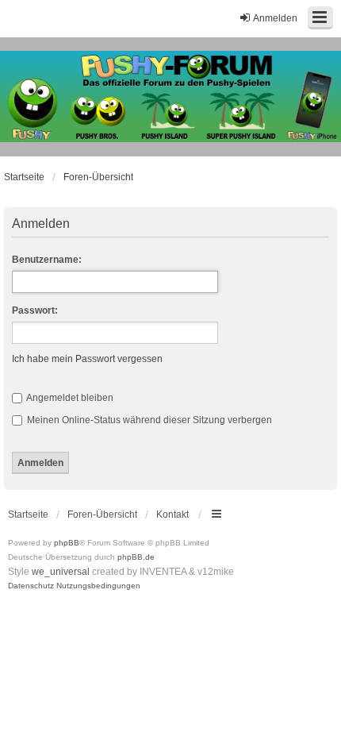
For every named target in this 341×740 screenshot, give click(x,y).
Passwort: (35, 310)
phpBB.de (136, 557)
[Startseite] (170, 97)
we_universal (61, 571)
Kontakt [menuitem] (172, 514)
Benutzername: (47, 259)
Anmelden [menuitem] (275, 18)
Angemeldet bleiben (69, 397)
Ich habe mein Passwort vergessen (87, 358)
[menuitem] (31, 586)
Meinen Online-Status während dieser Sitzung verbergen (148, 420)
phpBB (66, 542)
